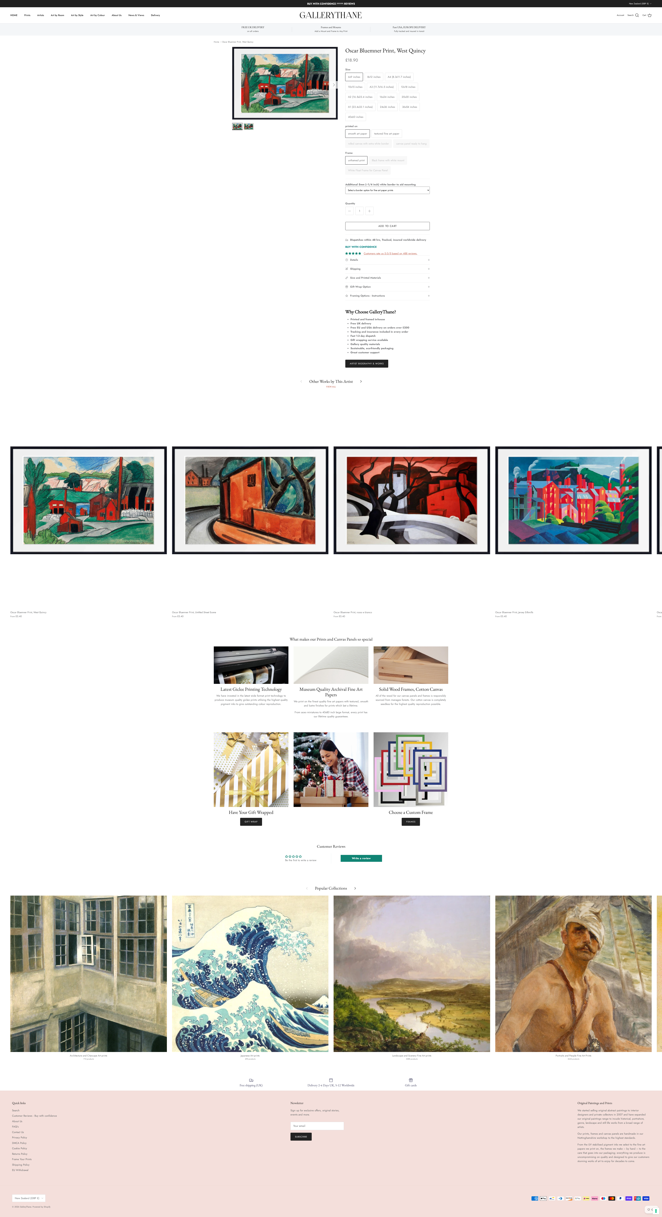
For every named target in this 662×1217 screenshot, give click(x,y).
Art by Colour (97, 15)
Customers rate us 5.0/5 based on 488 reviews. (390, 253)
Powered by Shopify (41, 1206)
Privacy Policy (19, 1137)
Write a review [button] (361, 858)
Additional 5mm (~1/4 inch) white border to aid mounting (380, 184)
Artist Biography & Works (367, 363)
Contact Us (18, 1132)
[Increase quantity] (369, 211)
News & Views (136, 15)
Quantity (350, 203)
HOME (13, 15)
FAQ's (15, 1127)
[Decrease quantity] (349, 211)
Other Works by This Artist (331, 381)
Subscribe (301, 1136)
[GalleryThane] (331, 15)
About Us (117, 15)
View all (331, 386)
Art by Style (77, 15)
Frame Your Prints (22, 1159)
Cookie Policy (19, 1148)
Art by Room (57, 15)
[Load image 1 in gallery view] (285, 83)
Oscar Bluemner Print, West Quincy (237, 41)
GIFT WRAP (251, 821)
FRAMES (410, 821)
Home (216, 41)
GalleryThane (25, 1206)
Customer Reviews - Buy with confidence (34, 1116)
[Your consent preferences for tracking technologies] (656, 1211)
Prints (27, 15)
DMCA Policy (19, 1143)
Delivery (155, 15)
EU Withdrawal (20, 1170)
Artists (40, 15)
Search (15, 1110)
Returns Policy (19, 1154)
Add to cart (387, 226)
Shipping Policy (20, 1165)
